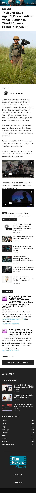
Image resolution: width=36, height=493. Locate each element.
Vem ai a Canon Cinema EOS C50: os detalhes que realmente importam (23, 248)
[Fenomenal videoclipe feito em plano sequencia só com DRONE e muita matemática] (7, 387)
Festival (5, 216)
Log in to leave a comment (10, 324)
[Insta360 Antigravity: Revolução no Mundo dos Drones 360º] (7, 239)
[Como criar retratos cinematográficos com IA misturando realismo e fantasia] (7, 259)
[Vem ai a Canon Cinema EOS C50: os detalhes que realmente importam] (7, 248)
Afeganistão (11, 213)
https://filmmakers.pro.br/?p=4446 (13, 319)
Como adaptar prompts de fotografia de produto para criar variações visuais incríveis (23, 279)
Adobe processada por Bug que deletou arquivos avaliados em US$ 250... (23, 406)
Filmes (8, 8)
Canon (4, 8)
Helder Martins (17, 93)
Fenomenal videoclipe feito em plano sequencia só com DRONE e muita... (24, 387)
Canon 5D (19, 213)
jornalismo (12, 216)
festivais (26, 213)
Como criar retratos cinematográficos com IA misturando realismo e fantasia (23, 258)
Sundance (27, 216)
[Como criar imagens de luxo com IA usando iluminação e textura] (7, 269)
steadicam (20, 216)
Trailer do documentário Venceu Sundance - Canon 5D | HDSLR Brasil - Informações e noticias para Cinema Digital (21, 331)
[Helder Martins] (7, 93)
